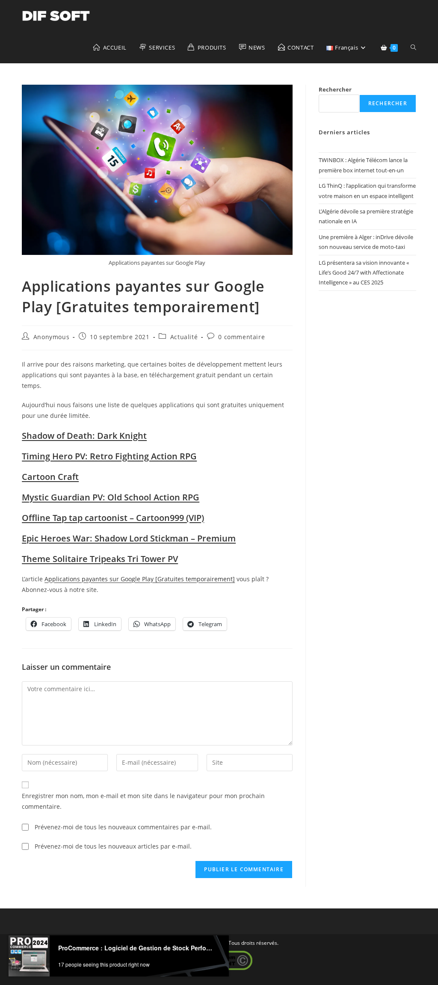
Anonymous (51, 337)
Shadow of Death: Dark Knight (84, 435)
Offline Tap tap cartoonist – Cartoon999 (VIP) (113, 518)
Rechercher (335, 89)
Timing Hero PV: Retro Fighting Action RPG (109, 456)
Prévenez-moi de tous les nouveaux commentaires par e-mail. (123, 827)
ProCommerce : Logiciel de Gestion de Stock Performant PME (136, 948)
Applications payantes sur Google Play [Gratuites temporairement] (139, 579)
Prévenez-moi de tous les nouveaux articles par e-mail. (113, 846)
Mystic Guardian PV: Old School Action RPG (110, 497)
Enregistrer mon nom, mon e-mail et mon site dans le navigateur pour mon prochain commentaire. (143, 801)
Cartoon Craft (50, 476)
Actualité (184, 337)
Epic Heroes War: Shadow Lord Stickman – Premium (129, 538)
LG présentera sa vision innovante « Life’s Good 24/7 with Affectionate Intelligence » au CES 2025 (364, 273)
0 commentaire (241, 337)
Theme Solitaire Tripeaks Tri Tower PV (100, 559)
